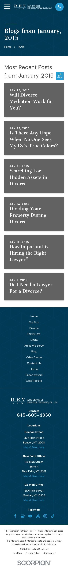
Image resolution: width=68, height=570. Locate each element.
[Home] (32, 7)
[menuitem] (17, 553)
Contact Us (34, 363)
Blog (34, 351)
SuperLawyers (34, 375)
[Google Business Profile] (23, 516)
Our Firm (34, 322)
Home (34, 316)
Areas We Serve (34, 345)
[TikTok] (53, 516)
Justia (34, 369)
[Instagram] (45, 516)
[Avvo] (38, 516)
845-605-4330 (34, 415)
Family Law (34, 334)
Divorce (34, 328)
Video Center (34, 357)
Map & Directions (34, 447)
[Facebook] (15, 516)
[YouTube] (30, 516)
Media (34, 340)
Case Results (34, 381)
